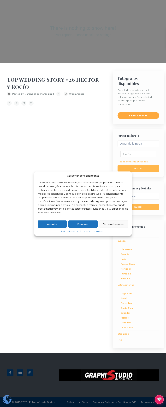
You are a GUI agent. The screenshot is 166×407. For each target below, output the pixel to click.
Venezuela (127, 327)
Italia (123, 259)
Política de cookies (69, 231)
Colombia (126, 303)
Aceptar (52, 224)
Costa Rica (127, 308)
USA (120, 340)
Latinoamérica (126, 285)
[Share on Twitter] (16, 103)
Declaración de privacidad (91, 231)
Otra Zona (123, 334)
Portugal (126, 268)
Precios (127, 154)
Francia (125, 254)
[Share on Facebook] (9, 103)
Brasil (124, 298)
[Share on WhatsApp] (23, 103)
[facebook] (10, 372)
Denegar (83, 224)
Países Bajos (128, 264)
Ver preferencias (113, 224)
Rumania (126, 273)
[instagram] (30, 372)
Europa (122, 241)
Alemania (126, 249)
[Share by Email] (31, 103)
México (125, 317)
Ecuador (125, 313)
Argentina (126, 293)
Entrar (70, 402)
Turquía (125, 278)
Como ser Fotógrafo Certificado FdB (114, 402)
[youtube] (20, 372)
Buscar (138, 168)
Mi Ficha (83, 402)
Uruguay (126, 322)
